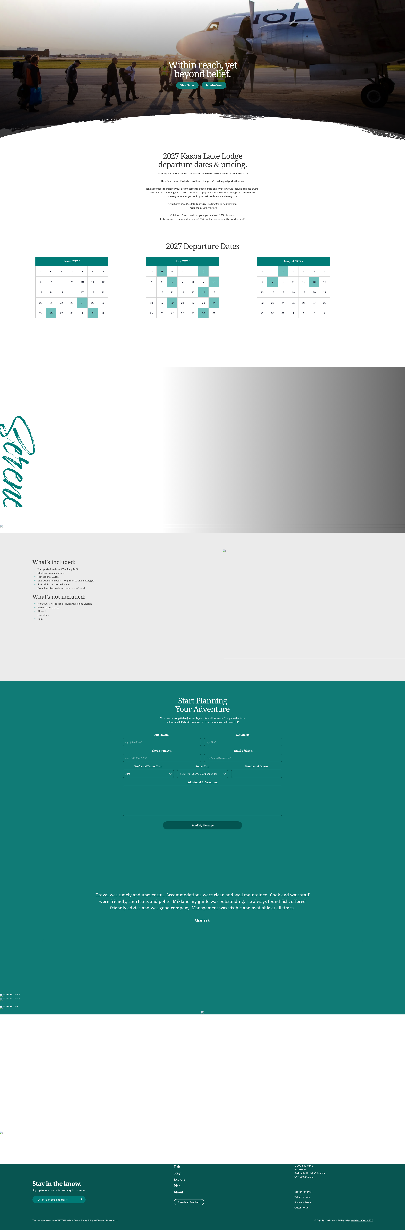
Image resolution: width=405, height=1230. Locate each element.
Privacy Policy (87, 1220)
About (178, 1192)
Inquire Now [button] (214, 85)
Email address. (243, 750)
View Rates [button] (187, 85)
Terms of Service (104, 1220)
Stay (177, 1173)
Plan (177, 1185)
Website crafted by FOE (362, 1220)
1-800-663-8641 (303, 1165)
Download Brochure (189, 1202)
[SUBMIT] (81, 1199)
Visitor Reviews (303, 1191)
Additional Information (202, 782)
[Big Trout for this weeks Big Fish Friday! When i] (134, 1084)
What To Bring (302, 1197)
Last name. (243, 734)
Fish (177, 1166)
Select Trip (202, 766)
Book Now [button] (127, 377)
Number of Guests (256, 766)
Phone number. (162, 750)
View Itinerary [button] (285, 464)
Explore (180, 1179)
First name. (161, 734)
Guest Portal (301, 1207)
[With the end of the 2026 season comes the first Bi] (166, 1101)
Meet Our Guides (249, 1108)
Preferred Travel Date (148, 766)
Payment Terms (302, 1202)
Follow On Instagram (249, 1099)
